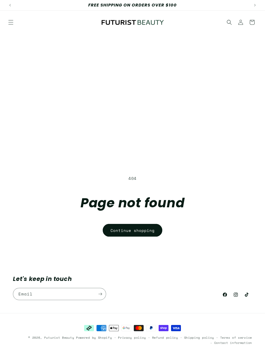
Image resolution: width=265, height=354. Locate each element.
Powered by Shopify (94, 338)
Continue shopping (132, 230)
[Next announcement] (255, 5)
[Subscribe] (100, 294)
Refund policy (165, 338)
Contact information (233, 343)
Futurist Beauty (59, 338)
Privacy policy (132, 338)
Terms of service (236, 338)
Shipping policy (199, 338)
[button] (11, 22)
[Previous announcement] (10, 5)
